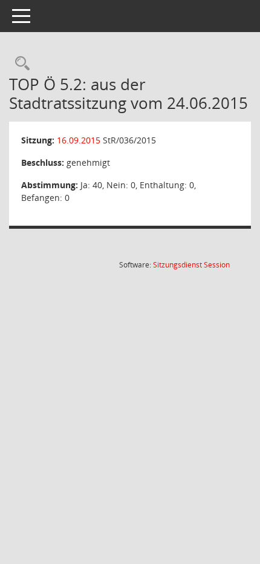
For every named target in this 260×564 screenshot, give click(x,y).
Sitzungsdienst (191, 265)
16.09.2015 (78, 140)
